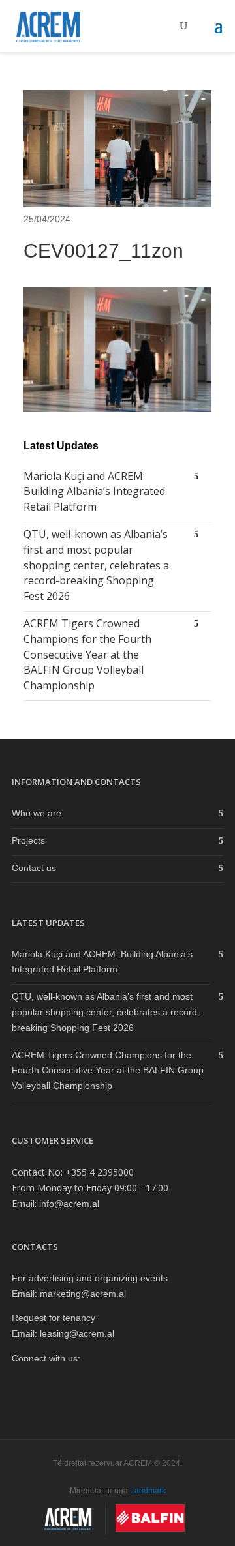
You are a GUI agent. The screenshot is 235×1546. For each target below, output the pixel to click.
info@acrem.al (69, 1203)
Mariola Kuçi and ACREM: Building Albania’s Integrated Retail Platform (94, 491)
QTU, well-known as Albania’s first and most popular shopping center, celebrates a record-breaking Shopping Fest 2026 (96, 565)
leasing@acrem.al (77, 1333)
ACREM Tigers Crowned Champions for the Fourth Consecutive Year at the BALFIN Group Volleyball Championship (87, 654)
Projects (28, 840)
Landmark (148, 1490)
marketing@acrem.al (83, 1293)
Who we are (36, 813)
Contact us (34, 868)
